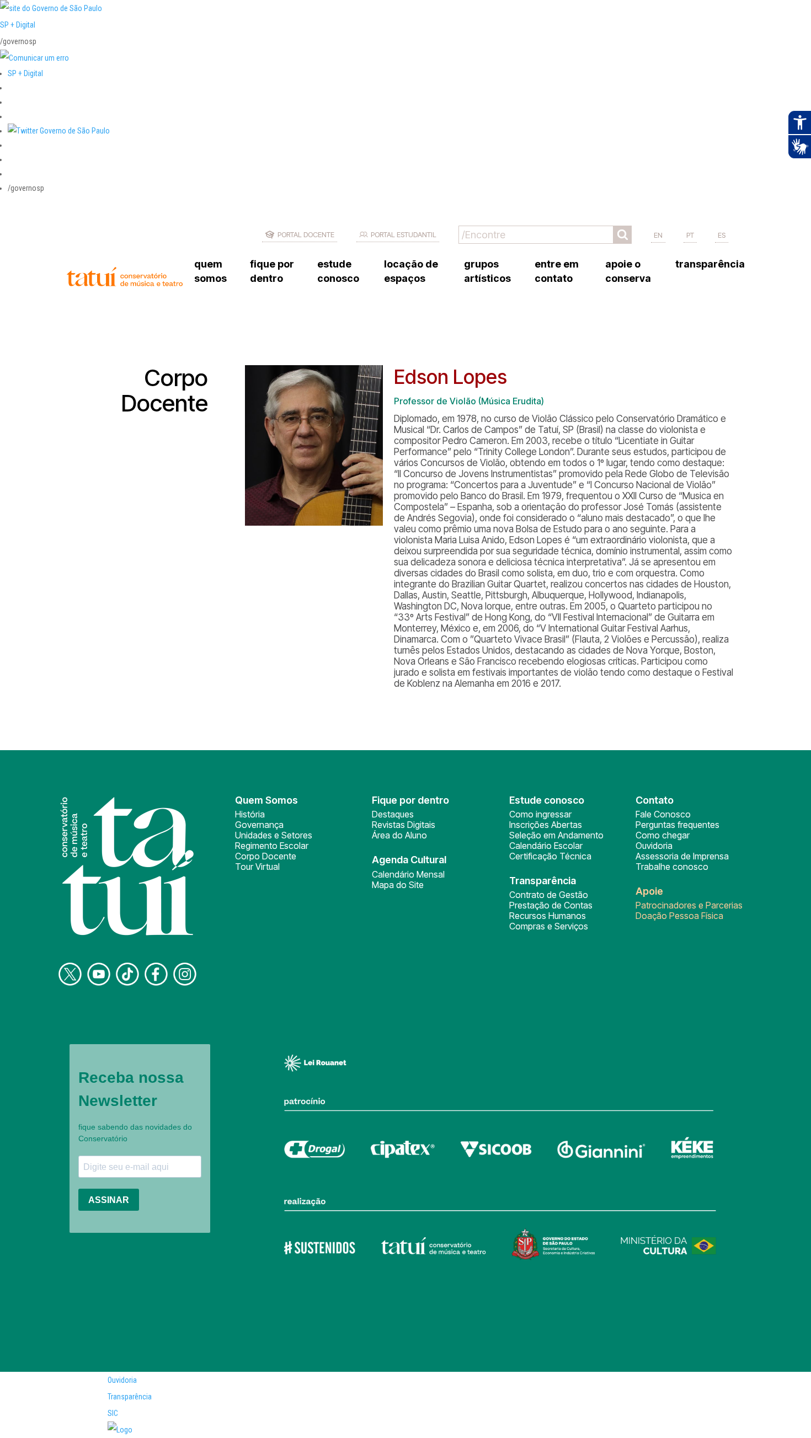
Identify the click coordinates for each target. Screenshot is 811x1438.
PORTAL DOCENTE (306, 234)
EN (658, 235)
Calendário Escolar (546, 845)
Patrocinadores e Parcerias (689, 905)
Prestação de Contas (551, 905)
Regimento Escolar (271, 845)
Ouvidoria (654, 845)
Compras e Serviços (548, 926)
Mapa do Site (398, 884)
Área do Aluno (399, 835)
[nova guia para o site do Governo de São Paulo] (34, 58)
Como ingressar (540, 814)
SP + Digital (17, 24)
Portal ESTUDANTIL (403, 234)
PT (690, 235)
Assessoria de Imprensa (682, 856)
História (250, 814)
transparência (710, 264)
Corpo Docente (265, 856)
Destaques (393, 814)
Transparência (130, 1396)
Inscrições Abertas (545, 824)
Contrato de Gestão (548, 894)
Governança (259, 824)
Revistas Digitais (403, 824)
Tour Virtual (257, 866)
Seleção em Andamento (556, 835)
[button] (59, 130)
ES (721, 235)
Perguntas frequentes (677, 824)
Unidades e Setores (273, 835)
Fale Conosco (663, 814)
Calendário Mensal (408, 874)
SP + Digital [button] (25, 73)
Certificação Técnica (550, 856)
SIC (113, 1413)
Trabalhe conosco (672, 866)
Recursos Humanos (547, 915)
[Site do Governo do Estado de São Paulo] (51, 8)
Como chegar (663, 835)
